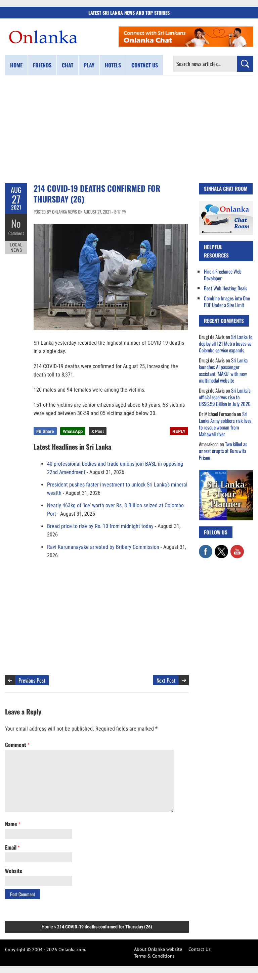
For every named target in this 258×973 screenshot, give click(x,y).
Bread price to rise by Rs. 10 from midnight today (100, 526)
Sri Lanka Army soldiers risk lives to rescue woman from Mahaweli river (225, 424)
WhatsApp (73, 431)
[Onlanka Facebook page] (205, 548)
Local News (16, 247)
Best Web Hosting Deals (225, 288)
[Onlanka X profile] (221, 548)
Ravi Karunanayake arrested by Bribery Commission (103, 547)
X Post (97, 431)
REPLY (178, 431)
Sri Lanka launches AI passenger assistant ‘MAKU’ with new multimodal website (223, 370)
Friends (42, 65)
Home (16, 65)
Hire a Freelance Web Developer (223, 275)
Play (89, 65)
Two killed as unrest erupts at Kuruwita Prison (223, 450)
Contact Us (199, 949)
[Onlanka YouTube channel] (237, 548)
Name (12, 824)
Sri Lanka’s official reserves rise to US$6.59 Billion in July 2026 (225, 397)
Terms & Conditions (154, 956)
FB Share (45, 431)
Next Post (166, 680)
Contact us (144, 65)
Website (14, 871)
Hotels (113, 65)
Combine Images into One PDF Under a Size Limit (227, 301)
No (16, 223)
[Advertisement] (129, 129)
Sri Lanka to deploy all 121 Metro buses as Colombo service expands (225, 343)
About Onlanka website (158, 949)
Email (12, 847)
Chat (67, 65)
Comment (16, 233)
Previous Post (31, 680)
